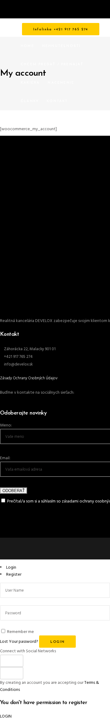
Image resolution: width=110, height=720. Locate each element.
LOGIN (6, 716)
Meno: (6, 425)
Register (13, 574)
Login (11, 567)
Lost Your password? (19, 641)
